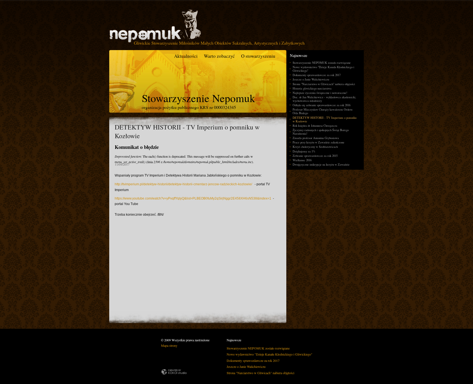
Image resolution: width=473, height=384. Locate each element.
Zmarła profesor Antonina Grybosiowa (316, 138)
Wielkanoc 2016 (302, 160)
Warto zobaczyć (219, 56)
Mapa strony (169, 345)
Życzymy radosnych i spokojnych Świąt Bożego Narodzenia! (321, 131)
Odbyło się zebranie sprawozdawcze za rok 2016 (321, 105)
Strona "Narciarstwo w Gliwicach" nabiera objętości (324, 84)
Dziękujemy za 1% (304, 151)
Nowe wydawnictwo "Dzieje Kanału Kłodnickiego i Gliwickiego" (323, 68)
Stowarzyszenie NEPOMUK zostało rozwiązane (322, 62)
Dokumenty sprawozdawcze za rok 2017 (317, 75)
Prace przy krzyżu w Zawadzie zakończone (318, 142)
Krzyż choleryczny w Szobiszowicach (315, 146)
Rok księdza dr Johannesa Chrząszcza (315, 125)
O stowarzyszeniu (258, 56)
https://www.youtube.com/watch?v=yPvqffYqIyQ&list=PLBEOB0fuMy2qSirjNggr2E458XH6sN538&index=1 (193, 198)
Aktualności (186, 56)
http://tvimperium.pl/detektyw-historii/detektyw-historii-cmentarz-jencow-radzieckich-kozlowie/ (183, 184)
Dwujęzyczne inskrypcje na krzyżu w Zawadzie (321, 164)
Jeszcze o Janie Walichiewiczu (311, 79)
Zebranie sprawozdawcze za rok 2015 (315, 155)
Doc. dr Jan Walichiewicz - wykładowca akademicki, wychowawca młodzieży (324, 98)
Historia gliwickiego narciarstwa (312, 88)
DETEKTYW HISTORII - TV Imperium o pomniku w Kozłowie (324, 119)
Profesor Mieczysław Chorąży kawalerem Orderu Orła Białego (322, 111)
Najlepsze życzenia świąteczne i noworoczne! (320, 92)
